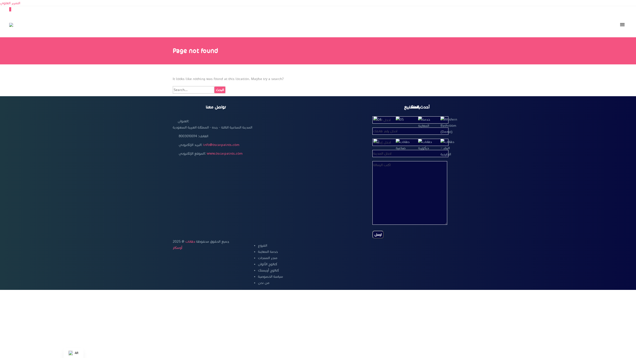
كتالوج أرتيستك (268, 270)
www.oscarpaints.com (224, 153)
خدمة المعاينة (268, 252)
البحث (220, 90)
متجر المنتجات (267, 258)
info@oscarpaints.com (221, 145)
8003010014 (188, 136)
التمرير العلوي (10, 3)
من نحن (263, 283)
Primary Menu (622, 25)
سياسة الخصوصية (270, 276)
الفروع (262, 245)
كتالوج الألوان (267, 264)
